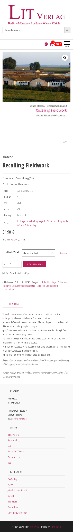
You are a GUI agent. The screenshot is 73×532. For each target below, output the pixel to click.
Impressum (12, 501)
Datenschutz (13, 507)
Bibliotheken (13, 434)
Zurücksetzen (62, 253)
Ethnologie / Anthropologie (58, 282)
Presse (10, 484)
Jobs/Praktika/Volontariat (18, 490)
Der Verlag (12, 479)
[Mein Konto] (46, 44)
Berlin (44, 282)
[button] (65, 58)
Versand (14, 239)
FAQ (9, 446)
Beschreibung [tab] (12, 304)
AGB (9, 462)
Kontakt (11, 496)
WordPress (34, 526)
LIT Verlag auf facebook (17, 512)
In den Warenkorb (35, 264)
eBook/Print (12, 252)
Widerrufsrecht (14, 457)
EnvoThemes (56, 526)
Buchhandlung (14, 440)
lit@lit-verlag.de (20, 418)
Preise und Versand (16, 451)
